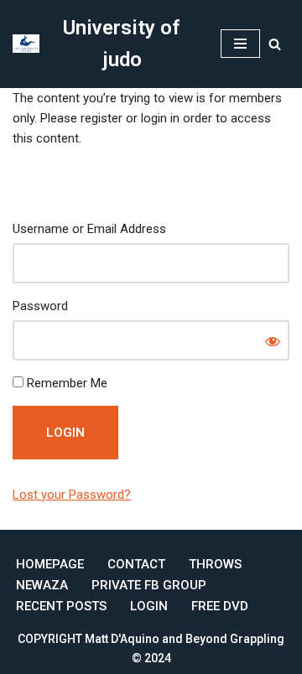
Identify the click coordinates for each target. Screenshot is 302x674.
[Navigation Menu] (240, 43)
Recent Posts (61, 606)
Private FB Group (148, 585)
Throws (215, 564)
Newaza (42, 585)
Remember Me (65, 383)
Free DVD (219, 606)
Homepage (50, 564)
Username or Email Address (89, 228)
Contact (136, 564)
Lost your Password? (72, 494)
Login (149, 606)
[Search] (274, 44)
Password (40, 306)
